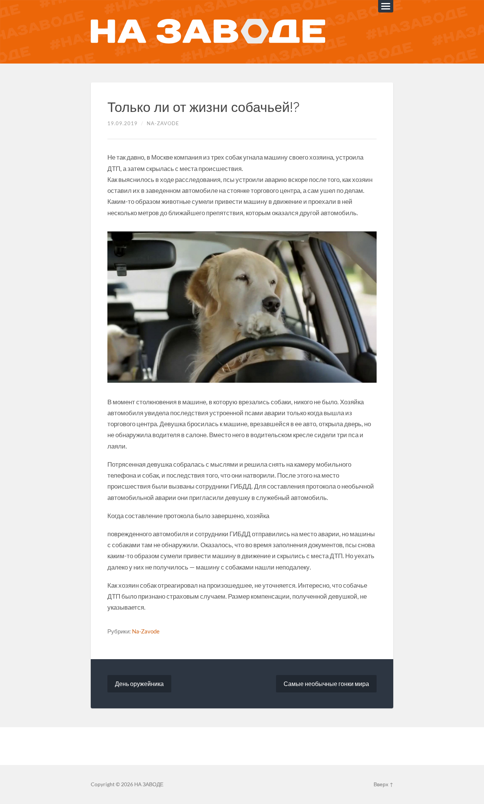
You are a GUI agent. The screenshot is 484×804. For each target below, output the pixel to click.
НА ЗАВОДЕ (148, 784)
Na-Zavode (163, 123)
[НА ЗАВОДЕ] (208, 32)
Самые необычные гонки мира (326, 683)
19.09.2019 (122, 123)
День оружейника (139, 683)
